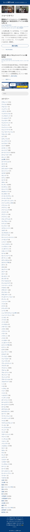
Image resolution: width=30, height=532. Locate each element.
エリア (11, 26)
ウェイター (5, 120)
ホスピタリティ (6, 411)
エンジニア (5, 150)
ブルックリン (5, 372)
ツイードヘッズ (6, 285)
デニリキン (5, 292)
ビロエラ (4, 354)
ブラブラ (4, 365)
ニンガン (4, 317)
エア (3, 136)
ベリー (3, 391)
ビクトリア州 (5, 345)
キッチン (4, 184)
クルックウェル (6, 219)
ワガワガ (4, 478)
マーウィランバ (6, 416)
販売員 (3, 512)
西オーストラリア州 (7, 507)
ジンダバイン (5, 249)
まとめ (3, 25)
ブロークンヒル (6, 379)
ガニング (4, 175)
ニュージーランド (7, 315)
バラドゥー (5, 331)
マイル (3, 420)
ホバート (4, 413)
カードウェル (5, 161)
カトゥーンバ (5, 171)
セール (3, 253)
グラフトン (5, 207)
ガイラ (3, 164)
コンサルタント (6, 232)
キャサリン (5, 187)
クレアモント (5, 221)
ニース (3, 310)
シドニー (21, 60)
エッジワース (5, 141)
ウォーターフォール (7, 132)
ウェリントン (5, 127)
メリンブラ (5, 443)
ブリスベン (5, 368)
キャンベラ (5, 189)
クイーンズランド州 (7, 203)
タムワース (5, 269)
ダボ (3, 267)
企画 (3, 480)
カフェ (3, 177)
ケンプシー (5, 226)
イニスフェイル (6, 113)
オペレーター (5, 155)
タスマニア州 (5, 262)
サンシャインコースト (8, 237)
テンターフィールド (7, 297)
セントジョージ (6, 255)
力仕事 (3, 482)
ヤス (3, 452)
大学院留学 (21, 27)
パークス (4, 320)
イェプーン (5, 109)
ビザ (3, 349)
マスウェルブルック (7, 423)
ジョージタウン (20, 26)
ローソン (4, 466)
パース (3, 322)
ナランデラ (5, 308)
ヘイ (3, 384)
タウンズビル (5, 260)
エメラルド (5, 143)
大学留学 (4, 496)
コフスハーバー (6, 228)
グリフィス (5, 214)
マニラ (3, 432)
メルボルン (5, 446)
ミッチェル (5, 439)
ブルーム (4, 370)
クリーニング (5, 210)
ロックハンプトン (7, 473)
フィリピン (5, 356)
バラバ (3, 333)
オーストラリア (12, 60)
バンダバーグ (5, 342)
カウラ (3, 166)
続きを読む (15, 46)
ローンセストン (6, 471)
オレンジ (4, 157)
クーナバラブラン (7, 196)
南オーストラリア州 (7, 487)
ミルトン (4, 441)
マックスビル (5, 427)
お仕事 (3, 159)
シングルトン (5, 246)
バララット (5, 336)
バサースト (5, 326)
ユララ (3, 457)
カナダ (14, 26)
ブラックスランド (7, 363)
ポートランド (5, 400)
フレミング (5, 377)
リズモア (4, 462)
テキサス (4, 287)
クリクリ (4, 212)
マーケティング (6, 418)
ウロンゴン (5, 134)
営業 (3, 491)
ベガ (3, 386)
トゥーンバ (5, 301)
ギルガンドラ (5, 191)
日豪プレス (8, 79)
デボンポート (5, 294)
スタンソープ (5, 251)
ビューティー (5, 352)
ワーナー (4, 475)
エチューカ (5, 139)
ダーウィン (5, 258)
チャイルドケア (6, 283)
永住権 (3, 503)
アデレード (5, 102)
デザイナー (5, 290)
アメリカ (3, 26)
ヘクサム (4, 388)
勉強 (3, 484)
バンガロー (5, 340)
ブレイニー (5, 375)
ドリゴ (3, 303)
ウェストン (5, 125)
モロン (3, 450)
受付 (3, 489)
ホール (3, 407)
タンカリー (5, 276)
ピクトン (4, 347)
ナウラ (3, 306)
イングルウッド (6, 116)
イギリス (8, 26)
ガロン (3, 182)
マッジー (4, 430)
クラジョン (5, 205)
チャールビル (5, 281)
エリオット (5, 148)
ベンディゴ (5, 397)
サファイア (5, 235)
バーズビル (5, 324)
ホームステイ (7, 27)
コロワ (3, 230)
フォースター (5, 358)
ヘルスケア (5, 395)
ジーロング (5, 239)
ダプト (3, 265)
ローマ (3, 468)
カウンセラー (5, 168)
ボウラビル (5, 409)
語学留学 (4, 510)
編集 (3, 505)
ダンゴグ (4, 278)
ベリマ (3, 393)
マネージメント (6, 434)
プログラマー (5, 381)
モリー (3, 448)
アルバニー (5, 106)
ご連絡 (21, 525)
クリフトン (5, 216)
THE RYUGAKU (9, 49)
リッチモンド (5, 464)
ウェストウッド (6, 122)
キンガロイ (5, 194)
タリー (3, 271)
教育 (3, 501)
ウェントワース (6, 129)
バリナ (3, 338)
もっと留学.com (8, 2)
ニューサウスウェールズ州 (9, 313)
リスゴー (4, 459)
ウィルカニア (5, 118)
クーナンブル (5, 198)
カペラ (3, 180)
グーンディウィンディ (8, 200)
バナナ (3, 329)
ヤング (3, 455)
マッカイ (4, 425)
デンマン (4, 299)
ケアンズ (4, 223)
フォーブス (5, 361)
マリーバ (4, 436)
